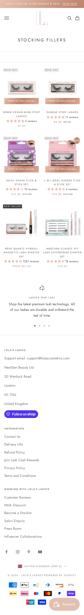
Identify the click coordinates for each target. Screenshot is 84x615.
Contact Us (12, 436)
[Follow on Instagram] (18, 552)
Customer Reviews (17, 497)
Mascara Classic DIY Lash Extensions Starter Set (62, 252)
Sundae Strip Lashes (62, 112)
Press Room (13, 528)
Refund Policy (14, 452)
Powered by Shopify (60, 575)
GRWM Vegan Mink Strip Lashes (21, 114)
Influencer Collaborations (23, 536)
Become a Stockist (17, 512)
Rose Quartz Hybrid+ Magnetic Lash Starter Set (21, 252)
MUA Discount (15, 505)
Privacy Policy (14, 467)
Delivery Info (13, 444)
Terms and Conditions (20, 475)
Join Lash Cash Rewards (21, 460)
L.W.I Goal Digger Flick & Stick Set (62, 182)
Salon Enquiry (14, 520)
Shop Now (70, 3)
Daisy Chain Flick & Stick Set (21, 182)
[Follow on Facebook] (6, 552)
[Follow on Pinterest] (29, 552)
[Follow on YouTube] (40, 552)
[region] (42, 301)
